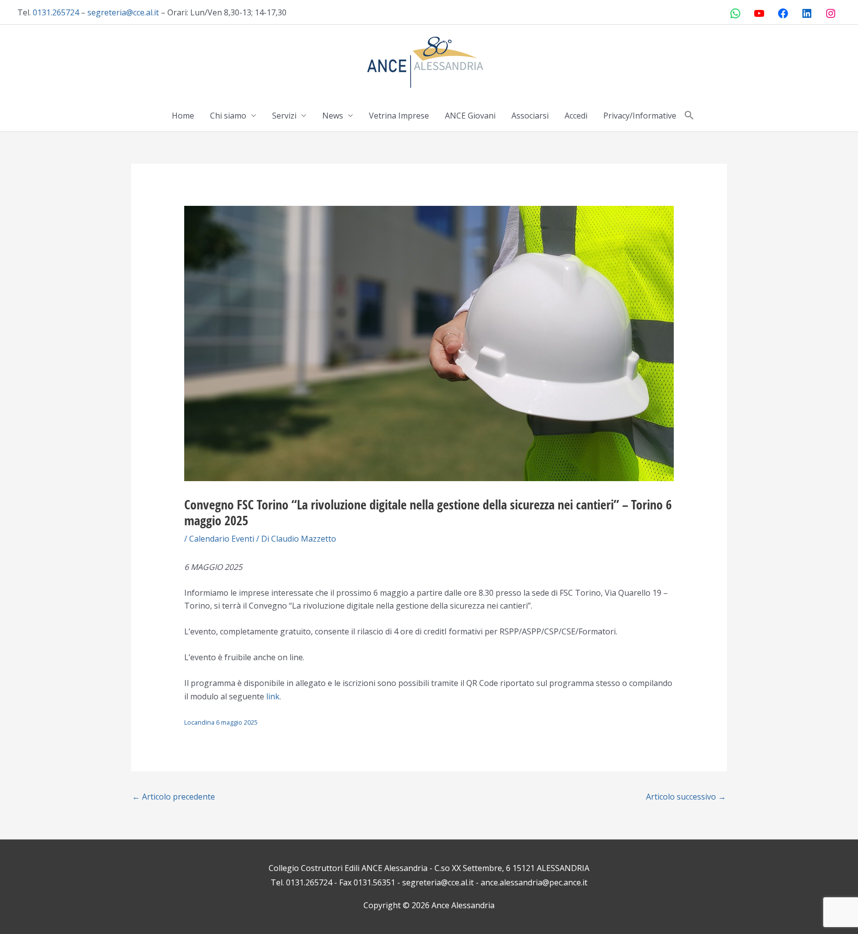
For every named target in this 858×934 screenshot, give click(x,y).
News (332, 115)
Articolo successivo (686, 796)
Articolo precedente (173, 796)
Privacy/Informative (639, 115)
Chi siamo (228, 115)
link (273, 696)
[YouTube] (759, 13)
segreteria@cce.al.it (123, 12)
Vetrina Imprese (399, 115)
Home (183, 115)
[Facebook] (783, 13)
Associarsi (530, 115)
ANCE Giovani (470, 115)
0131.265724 (56, 12)
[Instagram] (831, 13)
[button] (689, 115)
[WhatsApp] (735, 13)
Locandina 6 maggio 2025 (221, 722)
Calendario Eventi (221, 538)
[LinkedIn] (807, 13)
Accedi (576, 115)
